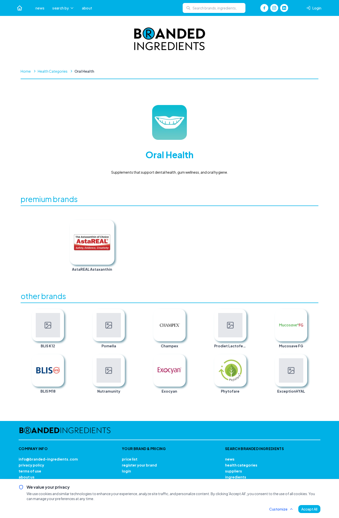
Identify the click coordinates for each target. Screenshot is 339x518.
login (126, 471)
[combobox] (214, 8)
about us (26, 477)
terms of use (30, 471)
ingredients (235, 477)
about (87, 8)
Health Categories (53, 71)
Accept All (309, 509)
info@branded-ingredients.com (48, 459)
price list (129, 459)
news (39, 8)
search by (60, 8)
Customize (278, 509)
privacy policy (31, 465)
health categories (241, 465)
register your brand (139, 465)
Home (26, 71)
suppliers (233, 471)
